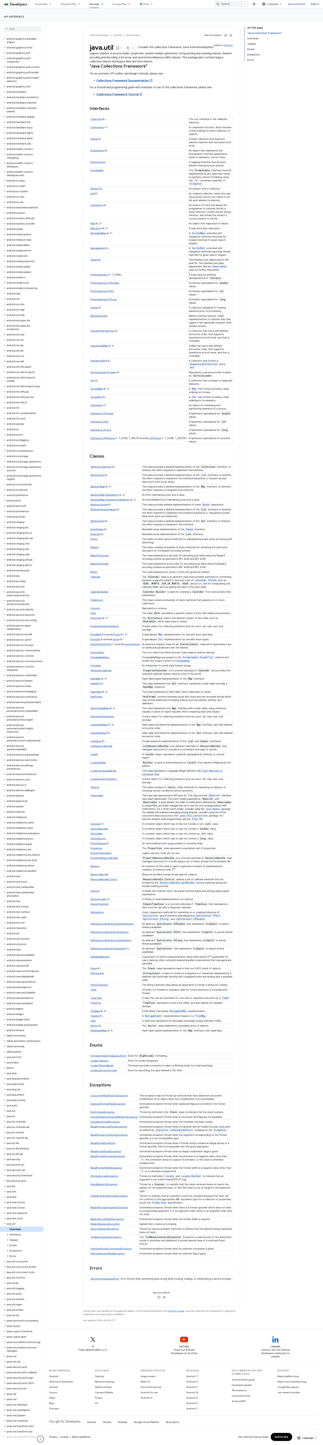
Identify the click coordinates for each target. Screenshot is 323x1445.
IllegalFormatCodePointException (109, 1126)
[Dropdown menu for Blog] (153, 4)
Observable (219, 266)
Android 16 (192, 1381)
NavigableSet (98, 248)
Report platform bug (288, 1376)
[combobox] (231, 4)
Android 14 (192, 1392)
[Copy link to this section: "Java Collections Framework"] (150, 67)
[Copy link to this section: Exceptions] (114, 1085)
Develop (94, 4)
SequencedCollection (102, 330)
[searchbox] (22, 29)
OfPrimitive (155, 438)
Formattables (182, 660)
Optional (95, 823)
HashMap (96, 678)
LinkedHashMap (99, 724)
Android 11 (192, 1408)
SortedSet (198, 248)
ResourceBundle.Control (104, 879)
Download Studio (241, 1395)
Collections (97, 600)
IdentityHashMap (100, 708)
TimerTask (96, 998)
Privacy (98, 1397)
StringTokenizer (99, 984)
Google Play (119, 4)
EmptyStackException (103, 1112)
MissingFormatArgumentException (109, 1207)
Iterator (95, 188)
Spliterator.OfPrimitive (103, 438)
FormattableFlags (100, 657)
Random (95, 866)
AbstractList (97, 475)
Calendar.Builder (100, 591)
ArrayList (95, 534)
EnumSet (95, 639)
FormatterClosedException (105, 1121)
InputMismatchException (104, 1184)
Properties (96, 848)
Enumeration (97, 150)
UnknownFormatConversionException (111, 1248)
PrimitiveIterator (99, 274)
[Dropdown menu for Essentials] (52, 4)
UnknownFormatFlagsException (108, 1253)
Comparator (97, 127)
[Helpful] (225, 35)
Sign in (315, 4)
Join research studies (288, 1392)
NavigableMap (98, 233)
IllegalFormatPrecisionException (108, 1156)
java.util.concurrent (194, 815)
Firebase (122, 1422)
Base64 (95, 547)
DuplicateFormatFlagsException (108, 1103)
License (64, 1437)
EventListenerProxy (101, 644)
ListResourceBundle (101, 746)
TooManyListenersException (106, 1237)
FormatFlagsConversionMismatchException (114, 1116)
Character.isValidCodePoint (174, 1130)
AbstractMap (98, 486)
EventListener (98, 162)
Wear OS (145, 1381)
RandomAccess (99, 315)
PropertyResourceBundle (104, 858)
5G (96, 1403)
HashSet (95, 683)
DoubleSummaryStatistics (105, 626)
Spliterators (97, 912)
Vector (94, 1025)
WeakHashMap (99, 1030)
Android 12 (192, 1403)
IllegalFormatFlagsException (106, 1151)
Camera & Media (104, 1392)
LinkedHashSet (99, 733)
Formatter (196, 183)
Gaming (99, 1376)
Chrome (107, 1422)
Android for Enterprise (61, 1381)
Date (93, 613)
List (92, 193)
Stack (94, 968)
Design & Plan (68, 4)
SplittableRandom (100, 956)
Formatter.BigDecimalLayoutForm (109, 1055)
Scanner (95, 890)
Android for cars (149, 1392)
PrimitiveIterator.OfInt (102, 291)
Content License (176, 1311)
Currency (95, 608)
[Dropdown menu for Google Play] (130, 4)
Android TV (146, 1397)
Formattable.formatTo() (198, 657)
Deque (94, 138)
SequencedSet (99, 360)
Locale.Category (100, 1060)
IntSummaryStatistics (102, 716)
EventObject (97, 652)
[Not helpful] (230, 35)
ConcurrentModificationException (109, 1095)
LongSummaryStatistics (104, 779)
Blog (146, 4)
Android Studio (297, 4)
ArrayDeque (97, 529)
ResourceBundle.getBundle (177, 882)
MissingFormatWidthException (107, 1219)
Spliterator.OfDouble (102, 413)
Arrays (94, 539)
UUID (93, 1020)
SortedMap (198, 233)
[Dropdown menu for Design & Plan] (80, 4)
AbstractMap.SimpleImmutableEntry (110, 499)
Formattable (97, 170)
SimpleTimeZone (100, 904)
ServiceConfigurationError (105, 1278)
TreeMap (95, 1011)
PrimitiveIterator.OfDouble (105, 282)
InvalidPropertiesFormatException (109, 1195)
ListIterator (97, 205)
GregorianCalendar (101, 670)
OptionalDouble (99, 828)
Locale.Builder (98, 762)
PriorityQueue (98, 843)
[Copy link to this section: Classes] (107, 457)
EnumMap (96, 634)
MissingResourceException (105, 1224)
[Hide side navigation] (40, 1439)
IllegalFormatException (103, 1143)
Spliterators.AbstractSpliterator (108, 948)
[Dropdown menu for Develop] (103, 4)
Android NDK (239, 1401)
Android (53, 1376)
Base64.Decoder (100, 555)
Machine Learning (104, 1381)
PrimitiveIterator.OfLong (104, 299)
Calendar (95, 576)
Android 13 (192, 1397)
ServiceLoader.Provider (103, 372)
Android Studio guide (243, 1379)
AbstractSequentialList (103, 509)
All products (172, 1422)
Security (53, 1387)
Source (53, 1392)
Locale (94, 754)
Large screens (147, 1376)
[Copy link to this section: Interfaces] (112, 109)
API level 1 (228, 45)
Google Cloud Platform (146, 1422)
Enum (117, 634)
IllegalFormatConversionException (109, 1134)
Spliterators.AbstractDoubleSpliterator (112, 923)
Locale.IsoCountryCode (104, 1070)
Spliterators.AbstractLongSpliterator (111, 940)
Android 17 (192, 1376)
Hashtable (96, 691)
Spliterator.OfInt (100, 421)
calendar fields (205, 580)
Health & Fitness (103, 1387)
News (52, 1397)
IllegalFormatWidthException (106, 1167)
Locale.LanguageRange (103, 770)
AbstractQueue (99, 504)
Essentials (41, 4)
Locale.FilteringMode (102, 1065)
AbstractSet (97, 521)
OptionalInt (97, 833)
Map (93, 223)
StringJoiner (97, 973)
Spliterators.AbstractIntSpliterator (110, 932)
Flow (195, 819)
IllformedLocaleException (104, 1176)
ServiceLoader (98, 899)
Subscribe (281, 1437)
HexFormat (96, 696)
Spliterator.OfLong (101, 430)
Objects (95, 787)
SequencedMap (99, 345)
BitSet (94, 572)
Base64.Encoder (100, 563)
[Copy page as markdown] (128, 48)
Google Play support (288, 1387)
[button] (22, 40)
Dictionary (96, 618)
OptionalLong (98, 838)
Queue (94, 307)
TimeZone (96, 1002)
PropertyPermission (101, 853)
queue (171, 843)
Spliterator (96, 405)
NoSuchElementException (105, 1228)
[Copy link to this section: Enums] (105, 1046)
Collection (96, 119)
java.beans (213, 808)
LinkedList (96, 741)
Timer (94, 989)
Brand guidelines (81, 1437)
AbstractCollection (101, 466)
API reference (14, 16)
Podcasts (54, 1408)
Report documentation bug (291, 1381)
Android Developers (99, 35)
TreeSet (95, 1015)
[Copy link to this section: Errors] (105, 1269)
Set (192, 367)
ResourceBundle (99, 874)
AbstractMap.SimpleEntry (105, 494)
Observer (96, 259)
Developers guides (242, 1385)
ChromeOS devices (150, 1387)
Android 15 (192, 1387)
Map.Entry (96, 228)
